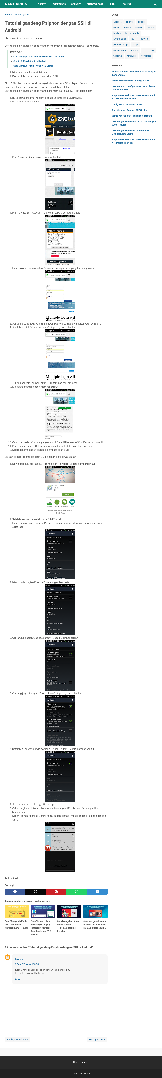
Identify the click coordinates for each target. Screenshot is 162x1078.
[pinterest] (56, 892)
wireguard (132, 56)
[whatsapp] (76, 892)
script (135, 44)
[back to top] (156, 1071)
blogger (141, 22)
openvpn (143, 38)
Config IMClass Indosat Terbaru (127, 104)
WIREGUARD (59, 4)
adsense (117, 22)
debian (127, 27)
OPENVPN (76, 4)
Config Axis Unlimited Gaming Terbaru (131, 80)
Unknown (19, 959)
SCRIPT (42, 4)
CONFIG (127, 4)
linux (133, 38)
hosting (117, 33)
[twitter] (35, 892)
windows (117, 56)
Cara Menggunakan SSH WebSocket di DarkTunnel (38, 56)
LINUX (112, 4)
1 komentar (39, 38)
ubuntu (134, 50)
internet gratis (132, 33)
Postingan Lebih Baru (17, 1039)
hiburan (150, 27)
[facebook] (15, 892)
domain (139, 27)
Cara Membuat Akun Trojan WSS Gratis (33, 66)
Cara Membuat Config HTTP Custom (130, 110)
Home (76, 1062)
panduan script (120, 44)
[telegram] (97, 892)
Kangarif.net (18, 4)
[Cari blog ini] (155, 4)
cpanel (116, 27)
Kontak (85, 1062)
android (130, 22)
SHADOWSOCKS (95, 4)
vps (152, 50)
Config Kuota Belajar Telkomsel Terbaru (132, 116)
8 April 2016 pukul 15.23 (27, 964)
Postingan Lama (97, 1039)
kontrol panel (119, 38)
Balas (17, 979)
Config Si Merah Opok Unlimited (29, 61)
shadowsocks (120, 50)
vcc (144, 50)
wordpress (146, 56)
